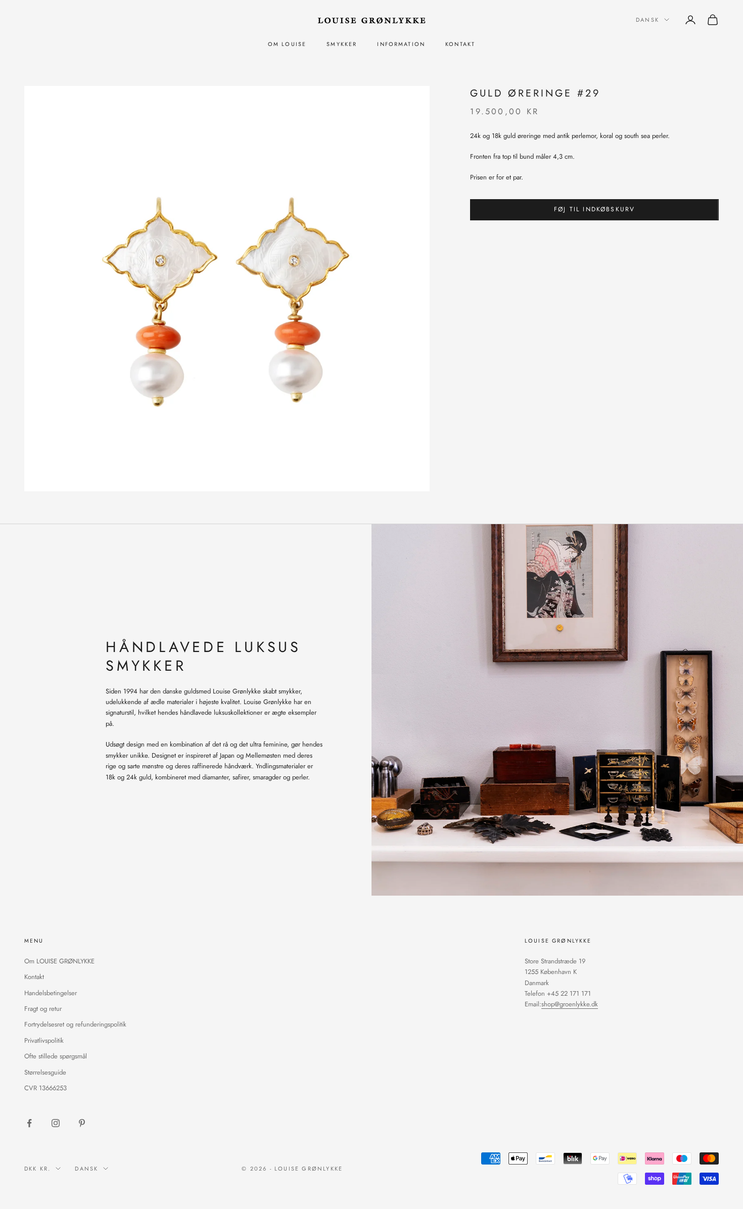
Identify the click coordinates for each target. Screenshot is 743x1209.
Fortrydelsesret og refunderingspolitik (75, 1024)
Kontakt (460, 44)
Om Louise (287, 44)
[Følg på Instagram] (56, 1123)
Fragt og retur (43, 1008)
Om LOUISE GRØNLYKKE (59, 961)
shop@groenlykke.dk (569, 1004)
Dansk (647, 20)
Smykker (342, 44)
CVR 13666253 (45, 1088)
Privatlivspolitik (44, 1040)
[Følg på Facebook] (29, 1123)
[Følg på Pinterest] (82, 1123)
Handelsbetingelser (50, 993)
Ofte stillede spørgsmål (55, 1056)
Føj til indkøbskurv (594, 209)
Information (401, 44)
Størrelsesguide (45, 1072)
